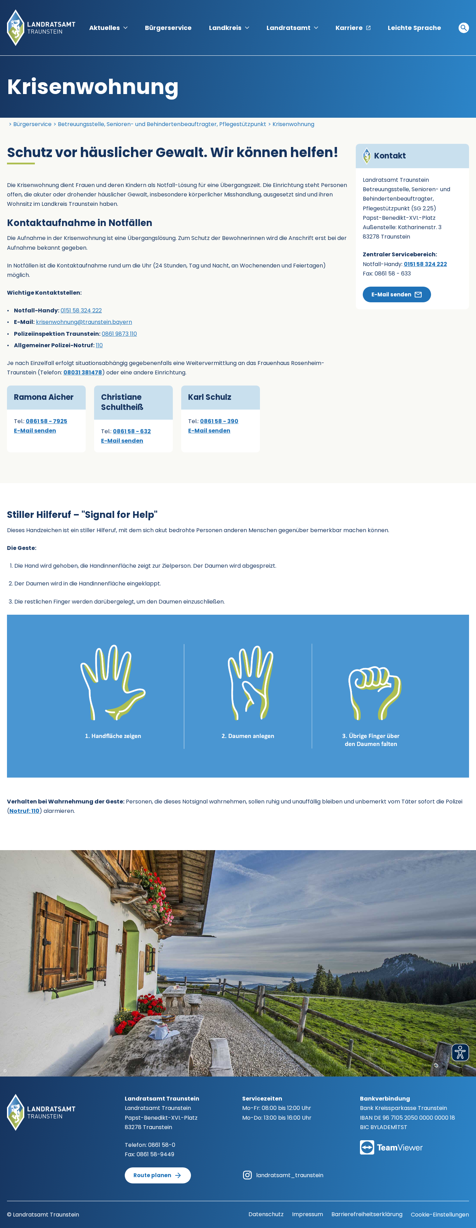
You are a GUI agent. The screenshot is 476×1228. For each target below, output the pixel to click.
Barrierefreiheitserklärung (366, 1214)
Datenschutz (266, 1214)
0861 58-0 (161, 1145)
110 (99, 345)
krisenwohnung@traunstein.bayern (84, 322)
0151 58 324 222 (81, 310)
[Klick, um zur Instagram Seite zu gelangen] (247, 1175)
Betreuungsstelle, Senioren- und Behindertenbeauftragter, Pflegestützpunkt (162, 124)
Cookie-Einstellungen (440, 1215)
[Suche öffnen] (464, 28)
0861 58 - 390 (219, 421)
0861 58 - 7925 (46, 421)
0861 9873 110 (119, 334)
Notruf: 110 (24, 811)
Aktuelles (104, 27)
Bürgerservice (168, 27)
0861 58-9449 (155, 1154)
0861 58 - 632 (132, 431)
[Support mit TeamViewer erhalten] (391, 1143)
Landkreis (225, 27)
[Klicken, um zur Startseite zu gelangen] (41, 27)
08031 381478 (82, 372)
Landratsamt (288, 27)
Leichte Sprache (414, 27)
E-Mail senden (35, 431)
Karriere (349, 27)
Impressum (307, 1214)
